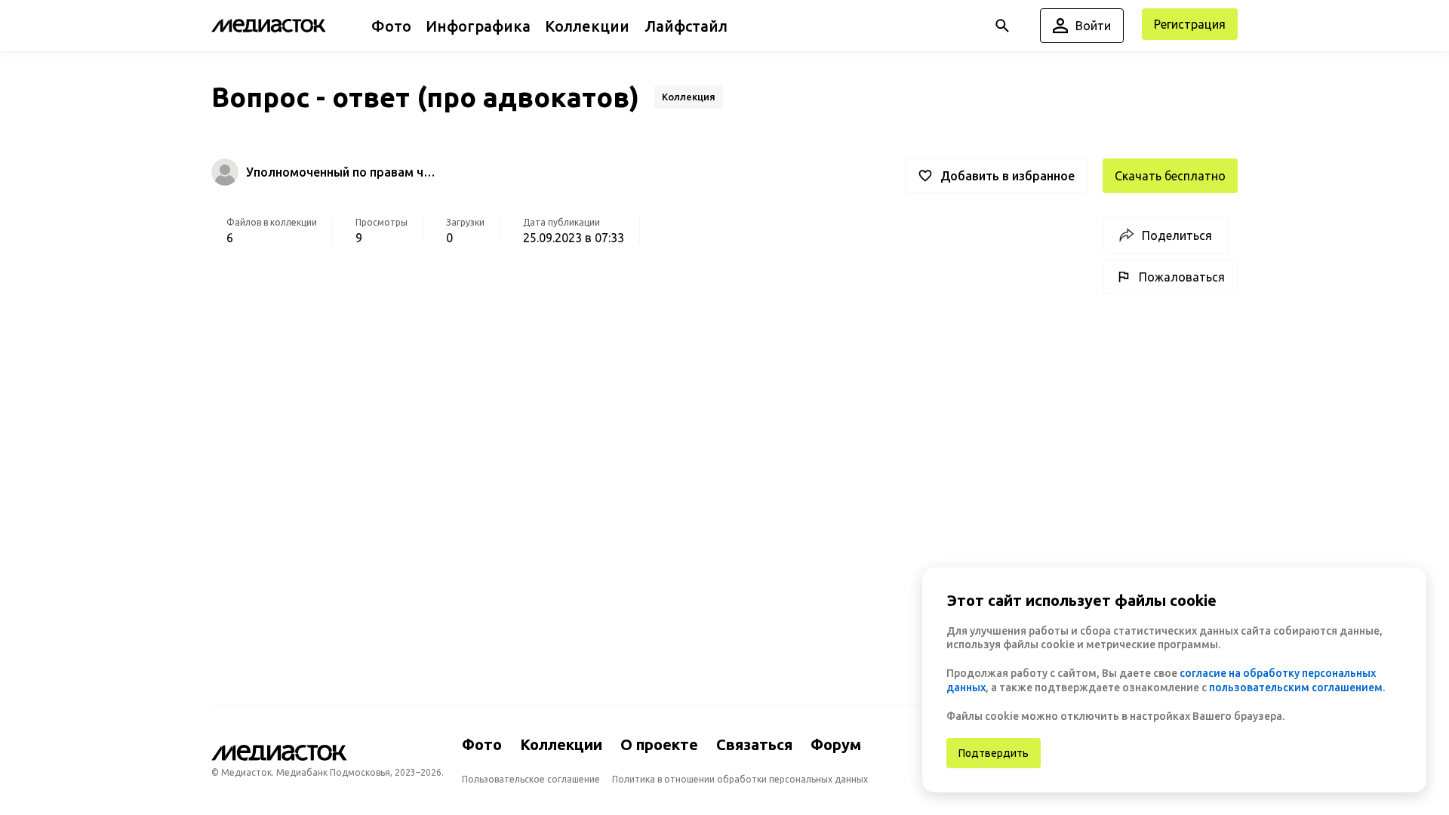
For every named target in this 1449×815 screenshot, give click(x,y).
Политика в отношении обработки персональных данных (740, 779)
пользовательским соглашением (1296, 687)
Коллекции (561, 744)
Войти (1093, 25)
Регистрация (1190, 24)
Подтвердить (993, 753)
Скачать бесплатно (1170, 176)
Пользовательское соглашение (531, 779)
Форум (836, 744)
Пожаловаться (1182, 277)
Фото (482, 744)
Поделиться (1177, 235)
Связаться (754, 744)
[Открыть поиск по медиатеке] (1002, 26)
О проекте (659, 744)
